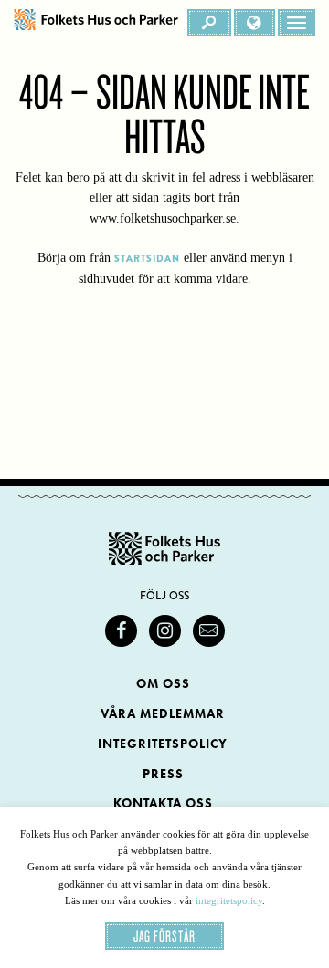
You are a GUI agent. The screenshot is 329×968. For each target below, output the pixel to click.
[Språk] (254, 22)
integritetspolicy (229, 900)
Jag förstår (164, 935)
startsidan (147, 258)
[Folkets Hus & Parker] (96, 22)
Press (163, 774)
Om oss (163, 684)
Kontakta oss (163, 803)
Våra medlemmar (163, 714)
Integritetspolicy (163, 744)
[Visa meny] (296, 22)
